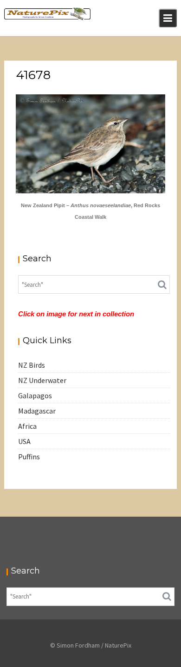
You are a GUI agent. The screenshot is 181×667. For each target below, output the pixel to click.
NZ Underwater (42, 380)
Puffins (29, 456)
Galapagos (35, 395)
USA (24, 441)
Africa (27, 426)
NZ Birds (31, 365)
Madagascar (37, 410)
